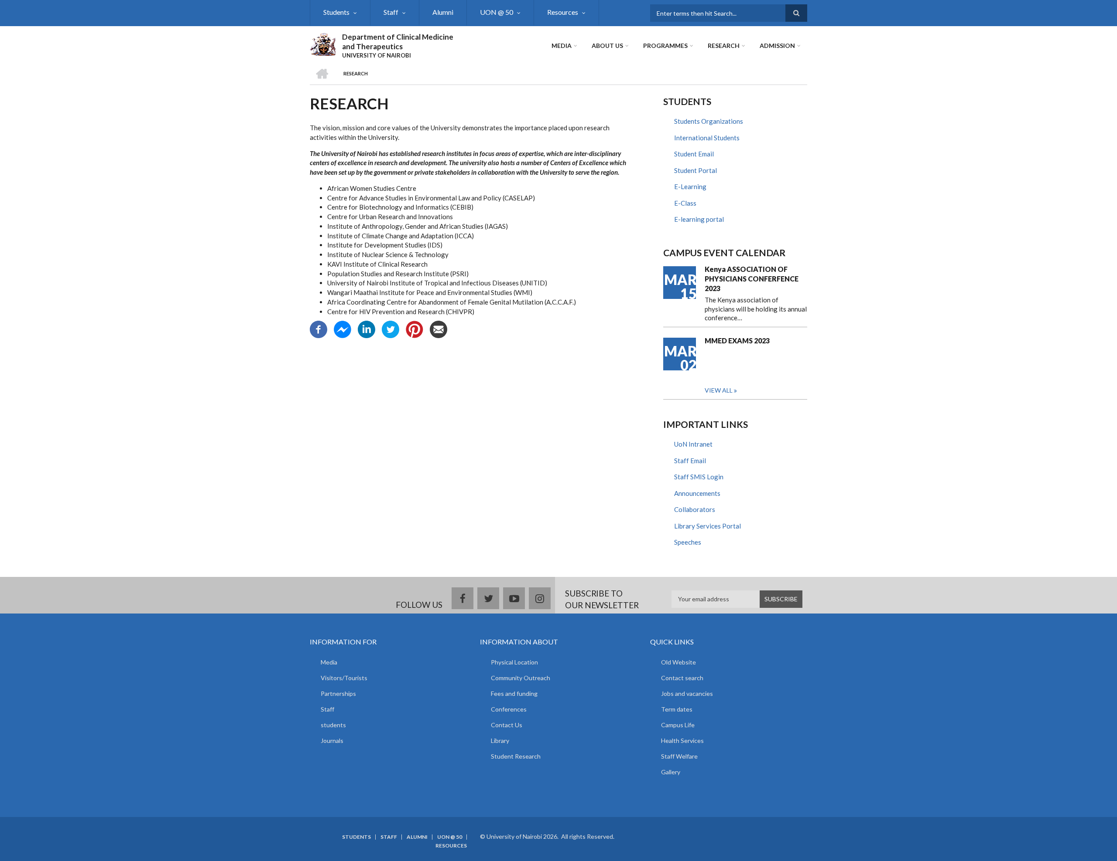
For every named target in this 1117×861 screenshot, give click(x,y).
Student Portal (695, 170)
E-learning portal (699, 219)
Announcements (697, 493)
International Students (707, 138)
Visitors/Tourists (344, 677)
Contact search (682, 677)
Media (562, 45)
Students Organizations (708, 121)
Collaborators (694, 509)
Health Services (682, 740)
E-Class (685, 203)
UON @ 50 (496, 12)
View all (719, 390)
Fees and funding (514, 693)
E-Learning (690, 186)
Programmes (665, 45)
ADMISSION (777, 45)
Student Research (516, 756)
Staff (391, 12)
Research (724, 45)
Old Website (678, 662)
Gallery (670, 772)
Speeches (687, 542)
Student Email (694, 154)
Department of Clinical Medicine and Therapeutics (397, 41)
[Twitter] (390, 328)
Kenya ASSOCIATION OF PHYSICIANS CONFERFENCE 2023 (751, 278)
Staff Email (690, 460)
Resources (562, 12)
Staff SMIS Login (698, 477)
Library (500, 740)
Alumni (442, 12)
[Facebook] (318, 328)
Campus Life (678, 725)
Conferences (509, 709)
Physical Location (514, 662)
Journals (332, 740)
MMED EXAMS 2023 (737, 340)
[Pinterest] (414, 328)
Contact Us (506, 725)
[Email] (438, 328)
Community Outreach (520, 677)
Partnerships (338, 693)
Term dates (676, 709)
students (333, 725)
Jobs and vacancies (687, 693)
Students (336, 12)
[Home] (323, 43)
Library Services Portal (707, 526)
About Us (607, 45)
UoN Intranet (693, 444)
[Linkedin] (366, 328)
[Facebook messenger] (342, 328)
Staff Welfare (679, 756)
